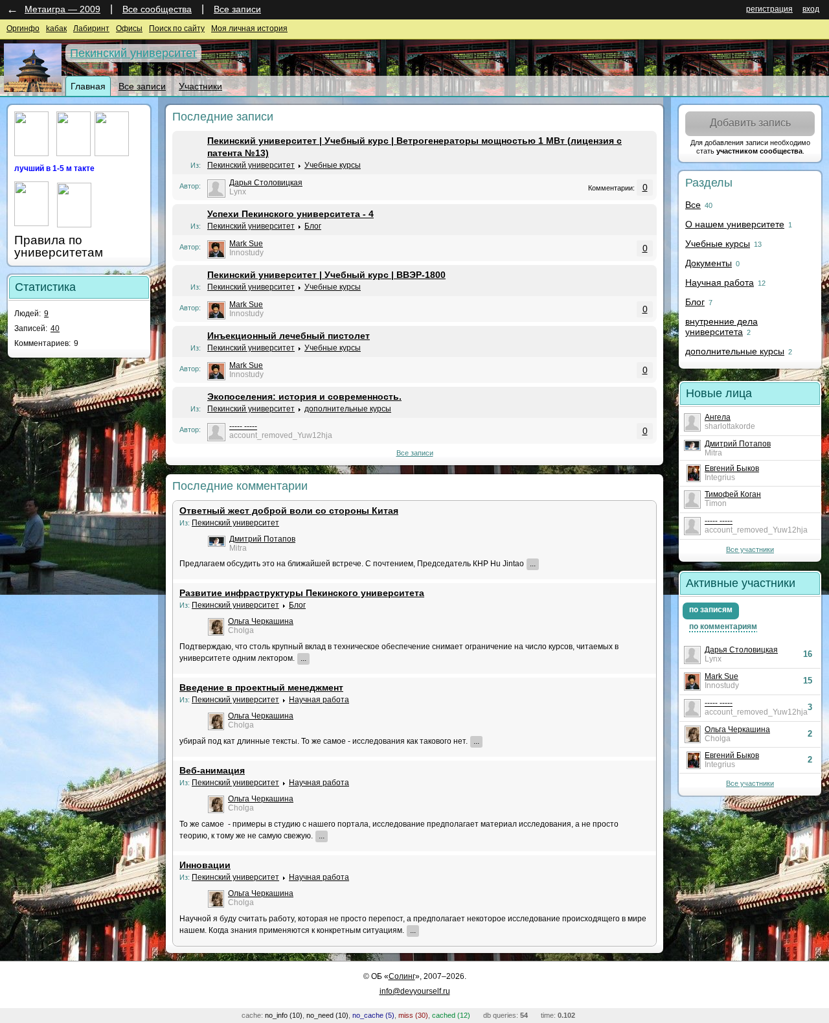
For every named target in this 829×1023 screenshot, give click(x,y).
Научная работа (319, 699)
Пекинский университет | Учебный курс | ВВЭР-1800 (326, 275)
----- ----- (243, 426)
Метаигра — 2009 (62, 9)
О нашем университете (734, 224)
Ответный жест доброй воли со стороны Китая (288, 510)
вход (810, 9)
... (533, 563)
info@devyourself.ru (415, 991)
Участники (200, 86)
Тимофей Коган (733, 494)
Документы (708, 263)
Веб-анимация (212, 770)
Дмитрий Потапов (262, 539)
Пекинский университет (133, 53)
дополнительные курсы (347, 408)
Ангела (718, 417)
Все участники (750, 549)
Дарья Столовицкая (265, 182)
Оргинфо (23, 28)
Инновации (205, 865)
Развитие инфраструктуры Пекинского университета (301, 593)
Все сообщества (157, 9)
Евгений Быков (732, 468)
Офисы (129, 28)
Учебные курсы (332, 165)
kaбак (56, 28)
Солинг (402, 976)
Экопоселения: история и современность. (304, 396)
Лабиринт (91, 28)
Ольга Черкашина (260, 621)
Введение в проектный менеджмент (261, 687)
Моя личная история (249, 28)
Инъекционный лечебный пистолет (288, 335)
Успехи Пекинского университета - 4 (290, 214)
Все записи (237, 9)
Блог (312, 226)
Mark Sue (246, 243)
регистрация (769, 9)
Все (693, 205)
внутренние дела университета (721, 326)
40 (55, 328)
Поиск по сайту (177, 28)
